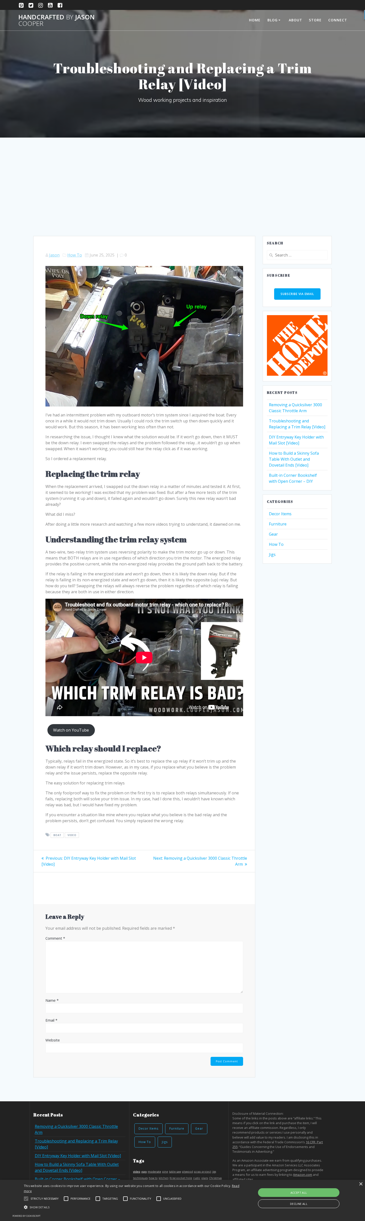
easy (144, 1171)
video (72, 835)
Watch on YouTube (71, 730)
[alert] (182, 1200)
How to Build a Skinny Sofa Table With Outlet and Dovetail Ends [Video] (294, 459)
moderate (154, 1171)
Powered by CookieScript (26, 1216)
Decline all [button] (298, 1204)
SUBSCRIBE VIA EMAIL (297, 294)
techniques (140, 1178)
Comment (55, 938)
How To (74, 255)
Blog (272, 20)
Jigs (272, 554)
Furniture (278, 524)
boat (57, 835)
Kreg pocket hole (181, 1178)
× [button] (361, 1184)
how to (153, 1178)
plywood (187, 1171)
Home (254, 20)
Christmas (215, 1178)
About (295, 20)
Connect (337, 20)
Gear (273, 534)
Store (315, 20)
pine (165, 1171)
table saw (175, 1171)
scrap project (202, 1171)
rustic (196, 1178)
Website (52, 1039)
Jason (54, 255)
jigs (214, 1171)
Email (51, 1020)
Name (52, 1000)
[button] (26, 1199)
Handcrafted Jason (56, 20)
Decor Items (280, 514)
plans (204, 1178)
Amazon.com (302, 1174)
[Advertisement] (182, 198)
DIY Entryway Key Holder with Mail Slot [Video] (78, 1155)
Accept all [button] (299, 1192)
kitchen (164, 1178)
